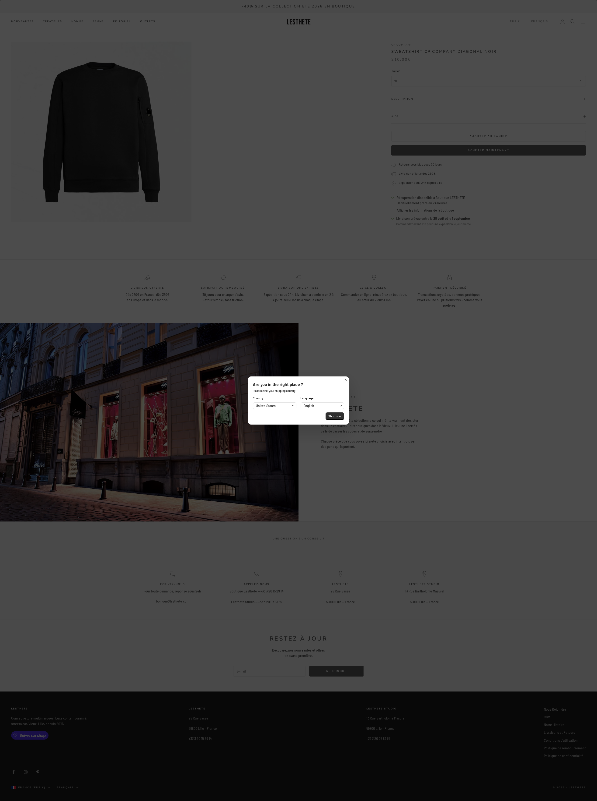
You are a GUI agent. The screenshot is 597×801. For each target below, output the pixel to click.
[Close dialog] (345, 379)
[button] (275, 406)
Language (306, 398)
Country (258, 398)
